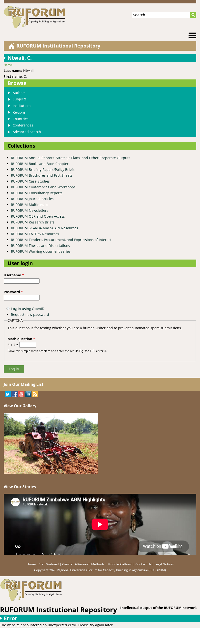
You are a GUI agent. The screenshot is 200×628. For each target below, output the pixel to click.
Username (14, 275)
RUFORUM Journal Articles (32, 198)
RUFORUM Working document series (40, 251)
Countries (21, 118)
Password (13, 292)
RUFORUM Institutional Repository (58, 45)
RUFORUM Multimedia (29, 204)
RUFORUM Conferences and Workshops (43, 187)
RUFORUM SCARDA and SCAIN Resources (44, 228)
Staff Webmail (49, 564)
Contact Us (143, 564)
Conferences (23, 125)
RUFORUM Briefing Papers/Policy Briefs (43, 169)
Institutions (22, 105)
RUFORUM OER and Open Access (38, 216)
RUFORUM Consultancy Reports (36, 193)
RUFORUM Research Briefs (32, 222)
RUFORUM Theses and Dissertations (40, 245)
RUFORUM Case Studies (30, 181)
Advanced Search (27, 131)
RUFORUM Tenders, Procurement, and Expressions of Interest (61, 239)
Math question (21, 339)
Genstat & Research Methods (83, 564)
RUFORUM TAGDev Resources (35, 234)
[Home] (51, 17)
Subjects (20, 99)
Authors (19, 92)
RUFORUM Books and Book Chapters (40, 163)
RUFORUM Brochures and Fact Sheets (41, 175)
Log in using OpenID (27, 308)
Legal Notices (164, 564)
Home (8, 65)
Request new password (30, 314)
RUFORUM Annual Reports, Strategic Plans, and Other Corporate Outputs (70, 157)
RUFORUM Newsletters (29, 210)
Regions (19, 112)
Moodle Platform (120, 564)
